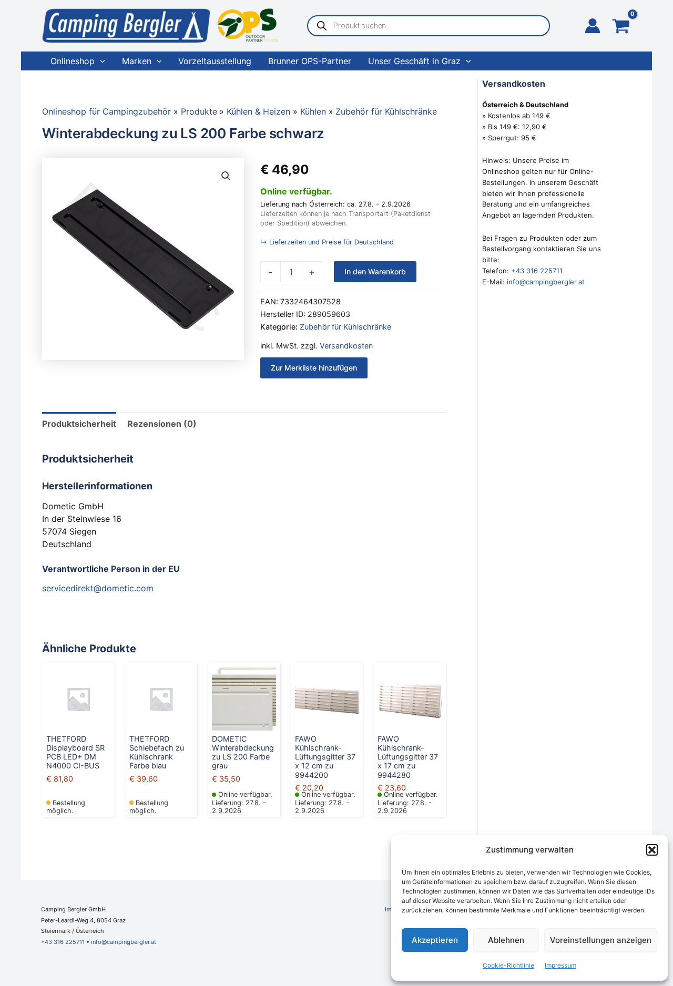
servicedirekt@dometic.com (98, 588)
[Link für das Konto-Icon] (592, 26)
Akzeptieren (435, 940)
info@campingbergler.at (546, 282)
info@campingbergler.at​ (123, 942)
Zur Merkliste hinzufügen (314, 367)
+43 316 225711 (537, 270)
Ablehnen (506, 940)
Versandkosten (346, 345)
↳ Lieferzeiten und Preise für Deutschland (327, 242)
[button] (652, 850)
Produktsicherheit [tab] (79, 423)
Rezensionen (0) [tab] (162, 423)
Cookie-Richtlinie (508, 965)
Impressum (560, 965)
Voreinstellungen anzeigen (600, 940)
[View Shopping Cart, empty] (621, 27)
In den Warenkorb (375, 271)
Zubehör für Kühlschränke (345, 326)
